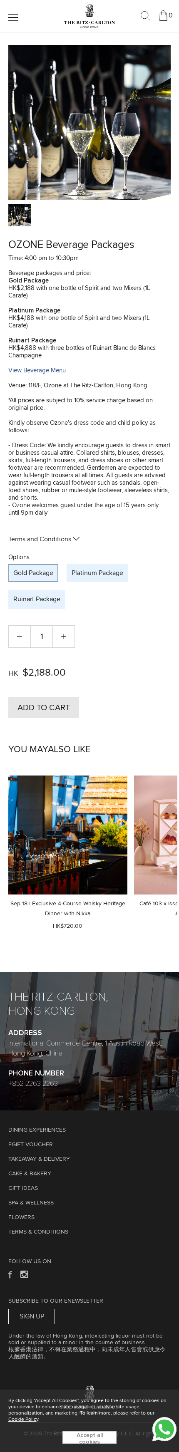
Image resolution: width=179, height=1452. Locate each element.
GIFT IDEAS (23, 1188)
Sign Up (32, 1316)
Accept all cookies (90, 1438)
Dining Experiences (37, 1130)
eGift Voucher (30, 1144)
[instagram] (24, 1274)
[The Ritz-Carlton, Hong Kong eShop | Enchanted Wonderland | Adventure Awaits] (89, 8)
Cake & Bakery (29, 1174)
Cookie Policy (23, 1419)
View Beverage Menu (37, 370)
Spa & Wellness (31, 1203)
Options (19, 557)
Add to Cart (43, 708)
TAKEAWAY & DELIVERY (39, 1159)
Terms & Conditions (38, 1232)
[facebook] (9, 1274)
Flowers (21, 1217)
